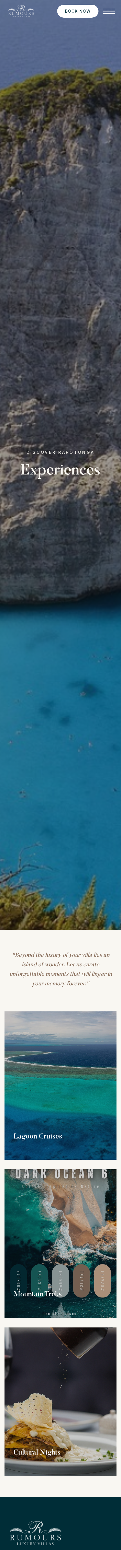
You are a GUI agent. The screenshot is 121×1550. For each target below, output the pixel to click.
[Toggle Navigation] (109, 11)
